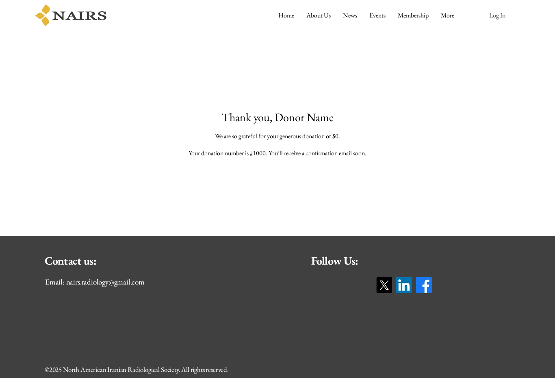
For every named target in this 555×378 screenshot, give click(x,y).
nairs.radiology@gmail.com (105, 282)
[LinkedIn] (404, 285)
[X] (384, 285)
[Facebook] (424, 285)
